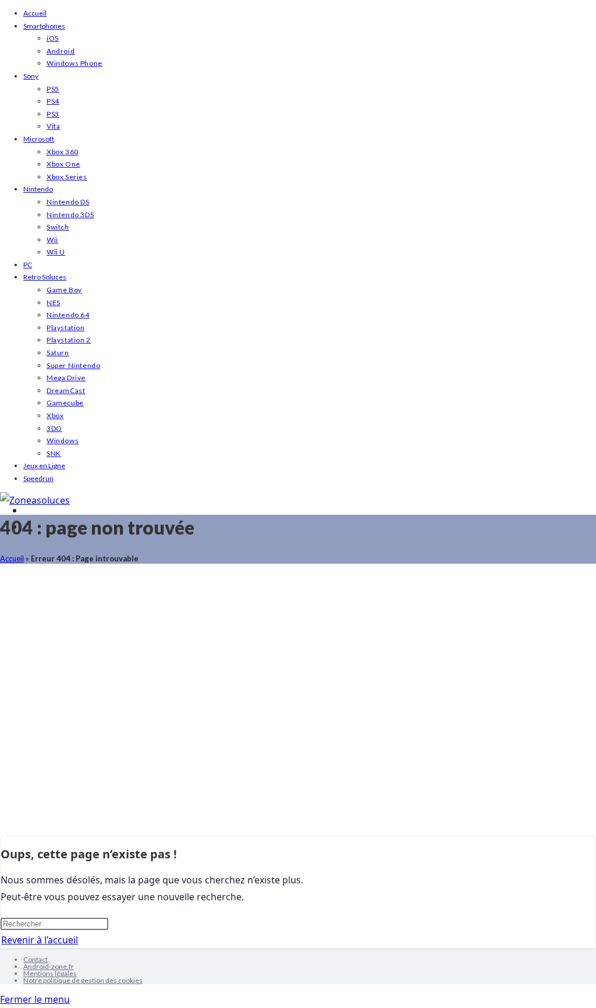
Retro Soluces (44, 277)
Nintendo (38, 189)
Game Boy (64, 289)
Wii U (56, 251)
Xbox (55, 415)
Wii (52, 239)
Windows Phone (74, 63)
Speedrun (38, 478)
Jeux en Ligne (44, 465)
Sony (30, 76)
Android (60, 51)
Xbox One (63, 164)
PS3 (53, 113)
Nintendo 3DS (70, 214)
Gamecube (65, 402)
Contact (35, 959)
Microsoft (38, 139)
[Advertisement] (298, 705)
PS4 (53, 101)
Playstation (66, 327)
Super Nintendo (73, 365)
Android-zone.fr (48, 966)
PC (27, 264)
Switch (58, 226)
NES (54, 302)
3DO (54, 428)
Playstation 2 (69, 339)
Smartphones (44, 26)
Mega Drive (66, 377)
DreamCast (66, 390)
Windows (63, 440)
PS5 (53, 88)
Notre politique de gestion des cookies (83, 980)
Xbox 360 (63, 151)
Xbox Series (67, 176)
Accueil (35, 13)
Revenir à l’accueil (39, 939)
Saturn (58, 352)
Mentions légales (50, 973)
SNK (54, 453)
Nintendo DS (68, 201)
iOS (53, 38)
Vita (53, 126)
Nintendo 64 (68, 314)
